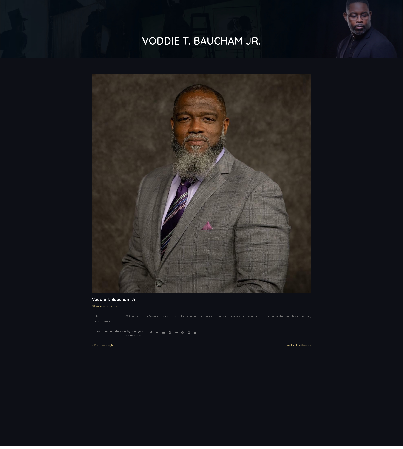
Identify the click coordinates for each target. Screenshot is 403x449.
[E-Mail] (195, 332)
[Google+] (189, 332)
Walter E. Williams (298, 345)
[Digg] (176, 332)
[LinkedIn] (163, 332)
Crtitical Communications (294, 12)
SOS (263, 12)
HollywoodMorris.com (126, 441)
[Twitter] (157, 332)
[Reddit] (170, 332)
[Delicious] (182, 332)
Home (210, 12)
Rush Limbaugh (103, 345)
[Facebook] (151, 332)
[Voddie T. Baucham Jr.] (201, 183)
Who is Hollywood (237, 12)
